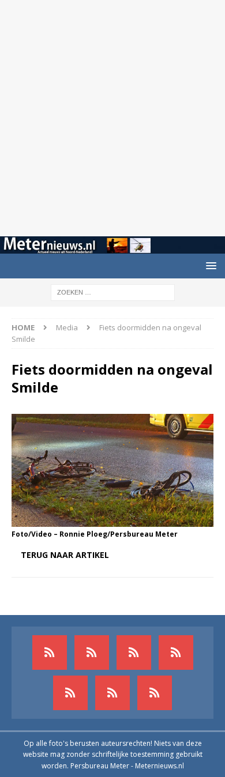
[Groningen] (134, 652)
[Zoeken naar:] (113, 291)
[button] (209, 265)
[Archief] (49, 652)
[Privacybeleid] (112, 693)
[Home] (176, 652)
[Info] (70, 693)
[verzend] (154, 693)
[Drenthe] (91, 652)
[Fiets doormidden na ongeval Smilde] (112, 520)
